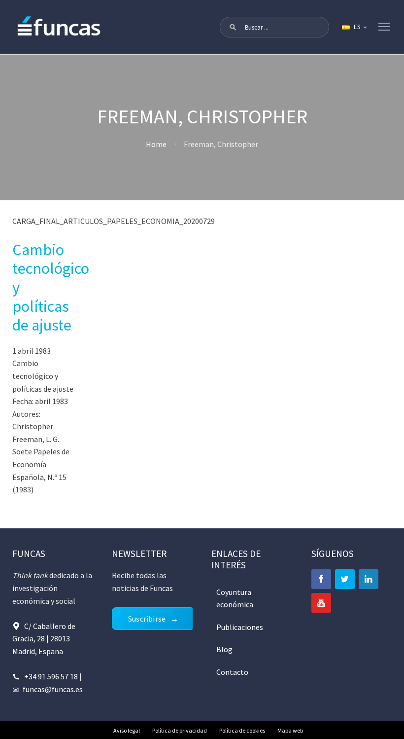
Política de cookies (242, 730)
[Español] (354, 27)
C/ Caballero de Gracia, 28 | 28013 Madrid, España (43, 638)
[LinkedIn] (368, 579)
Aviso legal (126, 730)
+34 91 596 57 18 (51, 676)
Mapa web (290, 730)
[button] (233, 27)
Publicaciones (239, 627)
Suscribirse (147, 619)
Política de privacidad (179, 730)
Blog (224, 649)
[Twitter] (345, 579)
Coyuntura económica (234, 598)
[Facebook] (321, 579)
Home (156, 144)
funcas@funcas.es (53, 689)
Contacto (232, 672)
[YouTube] (321, 603)
